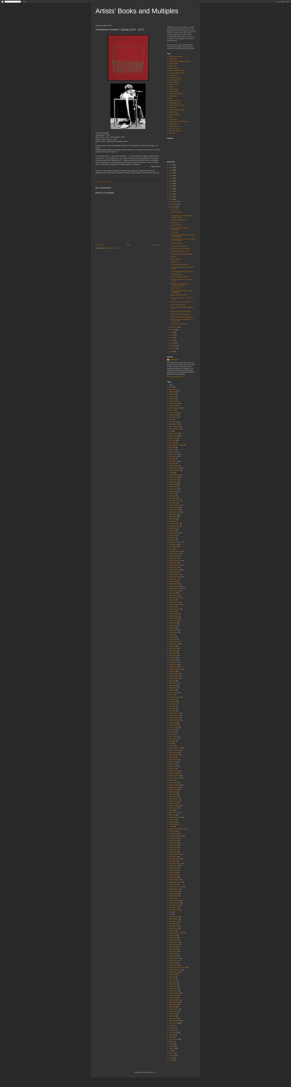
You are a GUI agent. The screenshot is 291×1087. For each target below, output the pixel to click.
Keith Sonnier (173, 688)
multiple (171, 1046)
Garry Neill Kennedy (175, 560)
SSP (170, 914)
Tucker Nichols (173, 988)
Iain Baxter (172, 607)
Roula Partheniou (174, 114)
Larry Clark (172, 708)
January (173, 348)
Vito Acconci (172, 997)
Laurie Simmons (174, 718)
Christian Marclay (174, 470)
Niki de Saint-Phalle (175, 817)
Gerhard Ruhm (173, 572)
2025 (171, 167)
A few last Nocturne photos (179, 246)
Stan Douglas (173, 940)
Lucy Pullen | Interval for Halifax (180, 248)
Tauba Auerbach (174, 958)
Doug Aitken (172, 521)
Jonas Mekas (173, 660)
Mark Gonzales (173, 759)
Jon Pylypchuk (173, 655)
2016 (171, 191)
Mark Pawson (173, 762)
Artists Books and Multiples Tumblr (179, 61)
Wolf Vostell (172, 1007)
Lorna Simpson (173, 736)
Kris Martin (172, 706)
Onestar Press (173, 107)
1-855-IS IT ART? (176, 288)
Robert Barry (173, 873)
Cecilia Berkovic (174, 466)
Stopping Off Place (174, 126)
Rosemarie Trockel (175, 900)
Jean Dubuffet (173, 625)
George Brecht (173, 567)
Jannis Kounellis (174, 618)
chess (170, 1037)
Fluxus (171, 549)
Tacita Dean (172, 954)
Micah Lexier (173, 782)
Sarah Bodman (173, 921)
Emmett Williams (174, 533)
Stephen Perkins (174, 944)
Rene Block (172, 861)
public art (171, 1053)
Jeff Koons (172, 627)
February (174, 345)
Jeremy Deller (173, 632)
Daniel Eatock (173, 489)
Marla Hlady (172, 764)
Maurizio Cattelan (174, 775)
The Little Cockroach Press (177, 967)
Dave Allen (172, 493)
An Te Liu (172, 410)
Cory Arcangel (173, 482)
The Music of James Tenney (179, 264)
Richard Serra (173, 868)
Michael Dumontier (175, 785)
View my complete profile (175, 377)
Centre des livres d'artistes (177, 73)
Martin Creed (173, 766)
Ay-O (170, 431)
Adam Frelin (172, 389)
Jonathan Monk (173, 662)
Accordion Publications (176, 56)
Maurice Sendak (174, 773)
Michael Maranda (174, 787)
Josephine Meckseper (175, 669)
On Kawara (172, 822)
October (173, 207)
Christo (171, 473)
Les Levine (172, 729)
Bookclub (172, 447)
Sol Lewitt (172, 930)
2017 (171, 189)
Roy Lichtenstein (174, 905)
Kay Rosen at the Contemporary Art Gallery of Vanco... (181, 216)
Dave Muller (172, 496)
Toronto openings (176, 259)
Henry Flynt (172, 600)
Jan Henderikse (174, 614)
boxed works (173, 1032)
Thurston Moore (174, 972)
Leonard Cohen (174, 727)
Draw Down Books (174, 80)
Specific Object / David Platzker (178, 121)
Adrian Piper (173, 392)
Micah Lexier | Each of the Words (181, 311)
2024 (171, 170)
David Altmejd (173, 498)
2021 (171, 178)
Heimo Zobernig (174, 595)
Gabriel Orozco (173, 558)
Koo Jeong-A (173, 704)
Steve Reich (172, 949)
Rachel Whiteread (174, 854)
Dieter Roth (172, 519)
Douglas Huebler (174, 526)
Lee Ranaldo (173, 725)
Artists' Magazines (174, 429)
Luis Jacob (172, 741)
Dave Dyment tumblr (175, 77)
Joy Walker (172, 671)
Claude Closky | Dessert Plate (180, 277)
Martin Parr (172, 769)
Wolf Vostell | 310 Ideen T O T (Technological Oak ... (180, 284)
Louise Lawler (173, 739)
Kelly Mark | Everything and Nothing (182, 254)
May (172, 338)
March (173, 343)
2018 (171, 186)
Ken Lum (171, 695)
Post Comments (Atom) (111, 248)
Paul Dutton (172, 831)
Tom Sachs (172, 979)
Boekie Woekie (173, 63)
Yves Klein (172, 1016)
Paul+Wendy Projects (175, 836)
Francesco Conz (174, 553)
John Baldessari (174, 644)
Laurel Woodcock (174, 713)
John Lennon (173, 648)
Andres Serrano (174, 412)
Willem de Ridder (174, 1000)
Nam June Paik (173, 812)
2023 (171, 173)
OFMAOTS (172, 819)
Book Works (172, 66)
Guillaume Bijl (173, 581)
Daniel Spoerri (173, 491)
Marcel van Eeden (174, 755)
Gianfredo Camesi (174, 574)
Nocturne (173, 256)
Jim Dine (171, 634)
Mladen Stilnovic (174, 801)
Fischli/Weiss (173, 547)
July (172, 332)
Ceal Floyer (172, 463)
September (174, 327)
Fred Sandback (173, 556)
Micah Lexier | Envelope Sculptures (181, 317)
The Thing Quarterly (175, 131)
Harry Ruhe (172, 593)
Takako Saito (173, 956)
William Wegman (174, 1002)
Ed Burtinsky (173, 528)
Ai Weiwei (172, 394)
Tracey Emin (173, 986)
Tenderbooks (173, 963)
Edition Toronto (173, 82)
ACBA (171, 387)
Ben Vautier (172, 440)
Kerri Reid (172, 699)
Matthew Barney (174, 771)
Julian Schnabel (174, 674)
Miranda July (173, 796)
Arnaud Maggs (173, 422)
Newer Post (99, 245)
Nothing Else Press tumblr (177, 105)
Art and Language (174, 426)
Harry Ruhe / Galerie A (176, 93)
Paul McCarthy (173, 833)
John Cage (172, 646)
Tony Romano (173, 984)
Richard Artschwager (175, 863)
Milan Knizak (173, 794)
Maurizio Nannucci (174, 778)
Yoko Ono (172, 1014)
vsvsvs (171, 1060)
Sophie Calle (173, 937)
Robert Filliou (173, 877)
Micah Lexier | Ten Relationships (181, 314)
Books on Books (174, 68)
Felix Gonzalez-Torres (175, 542)
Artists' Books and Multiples (136, 11)
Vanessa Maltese (174, 993)
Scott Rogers (173, 923)
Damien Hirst (173, 484)
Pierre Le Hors (173, 847)
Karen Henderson (174, 676)
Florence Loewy (174, 84)
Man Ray (171, 745)
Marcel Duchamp (174, 750)
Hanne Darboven (174, 586)
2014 (171, 197)
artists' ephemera (174, 1021)
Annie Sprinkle (173, 417)
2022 (171, 175)
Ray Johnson (175, 262)
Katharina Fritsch (174, 678)
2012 (171, 351)
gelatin (171, 1041)
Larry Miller (172, 711)
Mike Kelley (172, 792)
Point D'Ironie (173, 852)
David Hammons (174, 507)
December (174, 202)
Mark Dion (172, 757)
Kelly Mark (172, 690)
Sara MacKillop (173, 919)
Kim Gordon (172, 701)
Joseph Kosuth (173, 667)
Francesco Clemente (175, 551)
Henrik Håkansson (174, 597)
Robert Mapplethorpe (175, 882)
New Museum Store (175, 100)
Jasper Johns (173, 623)
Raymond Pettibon (174, 859)
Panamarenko (173, 824)
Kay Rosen (172, 681)
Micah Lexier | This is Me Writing (180, 302)
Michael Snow (173, 789)
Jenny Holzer (173, 630)
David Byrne (172, 503)
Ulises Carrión (173, 991)
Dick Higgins (174, 232)
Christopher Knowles (106, 181)
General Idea (173, 563)
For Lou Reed (175, 209)
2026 (171, 165)
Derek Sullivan (173, 514)
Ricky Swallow (173, 870)
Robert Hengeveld (174, 879)
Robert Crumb (173, 875)
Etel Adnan (172, 537)
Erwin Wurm (172, 535)
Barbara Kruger (173, 436)
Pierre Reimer (173, 849)
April (172, 340)
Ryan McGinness (174, 910)
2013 (171, 199)
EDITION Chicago (176, 274)
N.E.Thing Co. (173, 808)
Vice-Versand (173, 995)
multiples (171, 1048)
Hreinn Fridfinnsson (175, 604)
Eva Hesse (172, 540)
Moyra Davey (173, 803)
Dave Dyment (173, 75)
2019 (171, 183)
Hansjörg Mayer (174, 91)
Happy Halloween (176, 212)
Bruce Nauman (173, 454)
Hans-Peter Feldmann (175, 588)
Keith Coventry (173, 683)
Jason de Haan (173, 621)
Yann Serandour (174, 1009)
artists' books (173, 1018)
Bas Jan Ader (173, 438)
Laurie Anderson (174, 715)
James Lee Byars (174, 609)
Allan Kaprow (173, 405)
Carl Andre (172, 459)
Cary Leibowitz (173, 461)
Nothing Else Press (175, 103)
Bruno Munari (173, 456)
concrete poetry (173, 1039)
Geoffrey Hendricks (175, 565)
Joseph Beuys (173, 664)
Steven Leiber (173, 124)
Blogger (153, 1072)
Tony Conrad (173, 981)
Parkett (171, 826)
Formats (171, 87)
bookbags (172, 1030)
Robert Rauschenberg (176, 887)
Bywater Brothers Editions (177, 70)
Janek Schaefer (173, 616)
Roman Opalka (173, 893)
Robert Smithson (174, 889)
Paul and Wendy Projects (176, 110)
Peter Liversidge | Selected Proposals (182, 271)
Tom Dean (172, 977)
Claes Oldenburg (174, 475)
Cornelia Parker (174, 480)
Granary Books (173, 89)
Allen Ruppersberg (175, 408)
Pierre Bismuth (173, 845)
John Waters (173, 653)
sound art (172, 1055)
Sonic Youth (172, 935)
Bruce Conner (173, 452)
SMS (170, 912)
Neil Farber (172, 815)
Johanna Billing (173, 641)
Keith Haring (173, 685)
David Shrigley (173, 510)
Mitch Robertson (174, 799)
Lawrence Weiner (174, 720)
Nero (170, 98)
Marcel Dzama (173, 752)
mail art (171, 1044)
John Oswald (173, 651)
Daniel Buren (173, 486)
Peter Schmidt (173, 838)
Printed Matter (173, 112)
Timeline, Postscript (177, 243)
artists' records (173, 1023)
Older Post (156, 245)
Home (128, 245)
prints (170, 1051)
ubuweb (171, 1058)
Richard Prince (173, 866)
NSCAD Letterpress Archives (179, 251)
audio (170, 1025)
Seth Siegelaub (173, 926)
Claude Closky (173, 477)
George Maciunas (174, 570)
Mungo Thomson (174, 806)
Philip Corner (173, 840)
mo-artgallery (173, 96)
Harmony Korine (174, 591)
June (172, 335)
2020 (171, 181)
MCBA (171, 743)
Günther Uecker (174, 583)
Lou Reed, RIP (175, 222)
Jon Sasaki (172, 658)
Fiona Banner (173, 544)
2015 (171, 194)
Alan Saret (172, 396)
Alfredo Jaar (172, 401)
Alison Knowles (173, 403)
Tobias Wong (173, 974)
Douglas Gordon (174, 523)
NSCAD (171, 810)
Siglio (170, 117)
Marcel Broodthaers (175, 748)
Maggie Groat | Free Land (178, 295)
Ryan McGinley (173, 907)
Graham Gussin (173, 579)
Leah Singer (172, 722)
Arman (171, 419)
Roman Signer (173, 896)
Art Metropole (173, 59)
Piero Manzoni (173, 843)
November (174, 204)
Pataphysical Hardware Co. (177, 829)
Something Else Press (175, 933)
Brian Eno (172, 449)
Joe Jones (172, 637)
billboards (172, 1027)
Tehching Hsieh (173, 960)
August (173, 330)
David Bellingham (174, 500)
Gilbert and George (175, 577)
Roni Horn (172, 898)
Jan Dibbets (172, 611)
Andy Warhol (173, 415)
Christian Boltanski (174, 468)
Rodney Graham (174, 891)
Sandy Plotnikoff (174, 917)
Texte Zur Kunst (173, 128)
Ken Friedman (173, 692)
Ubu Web (172, 133)
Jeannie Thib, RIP (176, 225)
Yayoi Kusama (173, 1011)
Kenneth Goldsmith (175, 697)
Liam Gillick (172, 731)
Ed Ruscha (172, 530)
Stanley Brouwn (174, 942)
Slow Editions (173, 119)
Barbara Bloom (173, 433)
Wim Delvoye (173, 1004)
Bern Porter (172, 443)
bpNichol (171, 1035)
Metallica (171, 780)
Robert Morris (173, 884)
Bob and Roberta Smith (176, 445)
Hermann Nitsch (174, 602)
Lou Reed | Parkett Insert (178, 220)
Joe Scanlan (173, 639)
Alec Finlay (172, 399)
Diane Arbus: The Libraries (179, 324)
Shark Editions (173, 928)
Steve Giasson (173, 947)
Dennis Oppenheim (175, 512)
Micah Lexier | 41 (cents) (178, 304)
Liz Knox (171, 734)
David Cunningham (175, 505)
